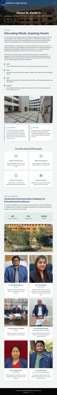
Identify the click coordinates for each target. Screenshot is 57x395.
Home (26, 18)
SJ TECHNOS (31, 392)
